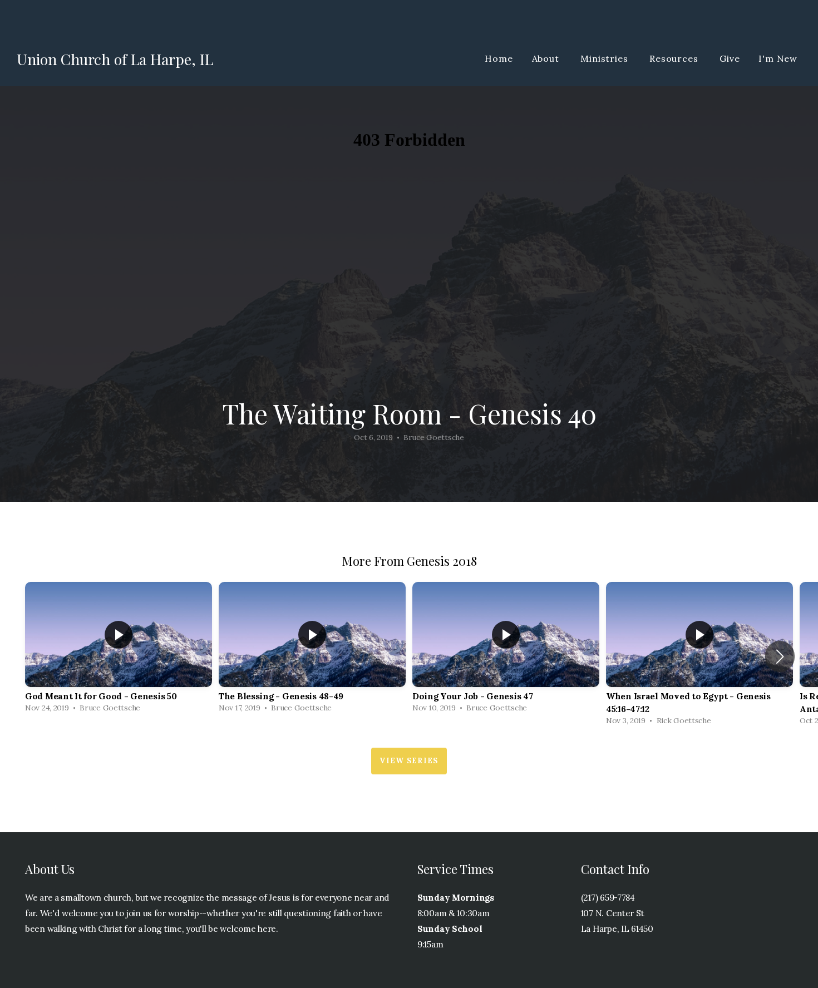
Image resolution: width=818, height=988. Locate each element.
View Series (409, 760)
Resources (675, 58)
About (547, 58)
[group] (118, 650)
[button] (779, 656)
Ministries (605, 58)
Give (730, 58)
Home (499, 58)
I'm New (777, 58)
